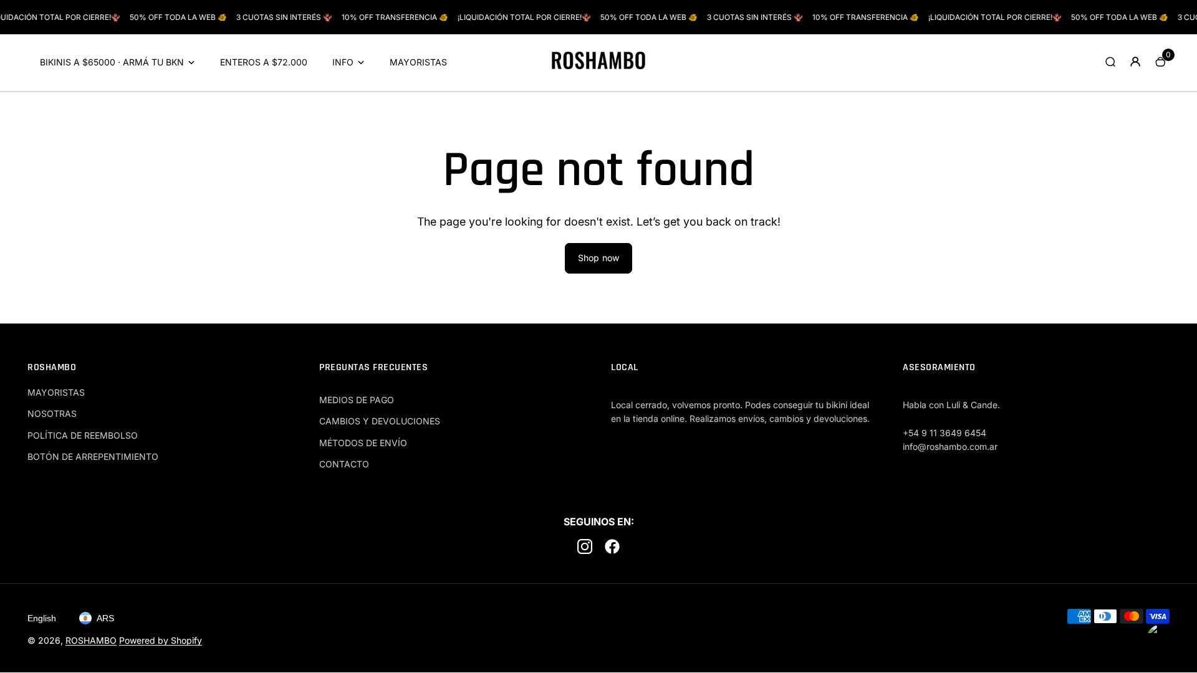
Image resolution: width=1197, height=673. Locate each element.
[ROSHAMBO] (598, 65)
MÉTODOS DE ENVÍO (363, 442)
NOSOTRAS (52, 413)
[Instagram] (584, 548)
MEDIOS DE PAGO (356, 399)
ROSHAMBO (91, 640)
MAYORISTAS (418, 62)
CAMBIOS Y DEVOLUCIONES (379, 421)
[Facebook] (612, 548)
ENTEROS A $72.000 (263, 62)
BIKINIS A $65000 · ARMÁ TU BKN (112, 62)
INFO (342, 62)
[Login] (1135, 61)
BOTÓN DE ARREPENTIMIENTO (92, 456)
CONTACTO (344, 464)
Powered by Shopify (160, 640)
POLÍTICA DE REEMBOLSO (82, 435)
